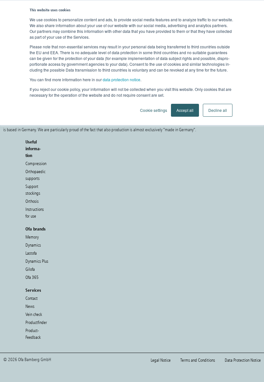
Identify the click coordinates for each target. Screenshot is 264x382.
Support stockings (32, 190)
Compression (35, 163)
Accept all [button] (184, 110)
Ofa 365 (32, 277)
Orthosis (32, 201)
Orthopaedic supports (35, 175)
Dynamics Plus (36, 261)
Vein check (33, 314)
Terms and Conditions (197, 360)
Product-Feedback (33, 334)
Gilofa (30, 269)
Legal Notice (161, 360)
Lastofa (31, 253)
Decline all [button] (217, 110)
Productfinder (36, 322)
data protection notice (121, 79)
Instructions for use (34, 213)
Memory (32, 237)
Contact (31, 298)
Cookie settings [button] (153, 110)
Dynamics (33, 245)
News (29, 306)
